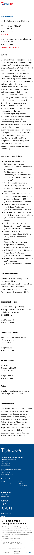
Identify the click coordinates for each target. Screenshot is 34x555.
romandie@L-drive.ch (10, 47)
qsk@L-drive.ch (5, 496)
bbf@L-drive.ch (5, 504)
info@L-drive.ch (7, 34)
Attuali (3, 516)
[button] (31, 4)
